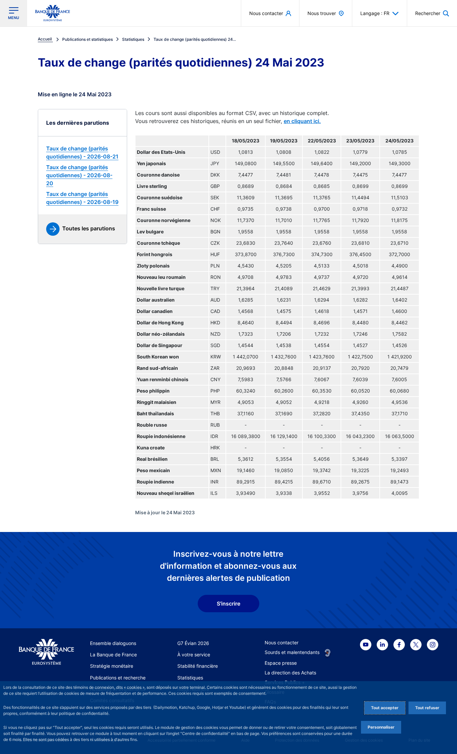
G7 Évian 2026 (193, 643)
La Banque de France (113, 654)
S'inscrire (228, 603)
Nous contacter (281, 642)
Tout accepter (384, 707)
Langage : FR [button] (374, 13)
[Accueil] (46, 652)
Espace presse (281, 663)
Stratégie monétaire (111, 666)
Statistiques (190, 677)
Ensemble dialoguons (113, 643)
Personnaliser (381, 727)
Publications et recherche (118, 677)
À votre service (193, 654)
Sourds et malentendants (292, 652)
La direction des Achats (290, 672)
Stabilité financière (197, 666)
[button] (432, 13)
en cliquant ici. (302, 121)
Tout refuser (427, 707)
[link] (82, 152)
